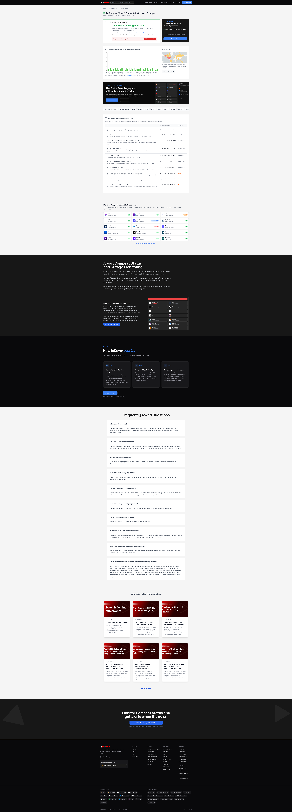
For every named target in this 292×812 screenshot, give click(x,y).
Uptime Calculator (183, 773)
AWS (104, 792)
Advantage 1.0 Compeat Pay (114, 148)
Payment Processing (176, 792)
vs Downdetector (183, 749)
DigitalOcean (133, 792)
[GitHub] (106, 757)
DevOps (165, 756)
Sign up (129, 75)
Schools (165, 761)
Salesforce (123, 799)
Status (109, 809)
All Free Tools (182, 768)
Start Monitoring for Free (112, 324)
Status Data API (167, 769)
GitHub (104, 795)
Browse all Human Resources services (145, 243)
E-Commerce (187, 792)
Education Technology (162, 792)
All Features (150, 761)
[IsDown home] (104, 2)
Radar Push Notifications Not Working (116, 129)
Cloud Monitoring (152, 754)
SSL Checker (182, 771)
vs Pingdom (182, 751)
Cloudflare (112, 792)
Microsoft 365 (125, 795)
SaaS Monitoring (152, 759)
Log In (178, 2)
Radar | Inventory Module (113, 155)
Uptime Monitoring (152, 756)
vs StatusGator (182, 754)
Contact (114, 809)
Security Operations (153, 799)
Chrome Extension (183, 778)
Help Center (103, 809)
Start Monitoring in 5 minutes (146, 723)
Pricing (172, 2)
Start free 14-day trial (140, 32)
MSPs (164, 754)
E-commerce (166, 766)
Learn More (125, 100)
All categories (151, 802)
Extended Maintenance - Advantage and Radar (118, 184)
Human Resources (112, 8)
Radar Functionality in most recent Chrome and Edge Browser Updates (124, 173)
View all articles (145, 689)
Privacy (125, 809)
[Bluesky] (109, 757)
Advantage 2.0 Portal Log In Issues (115, 167)
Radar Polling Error (111, 179)
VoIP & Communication (166, 799)
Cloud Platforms (169, 795)
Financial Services (179, 799)
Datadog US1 (122, 792)
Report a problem (150, 39)
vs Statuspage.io (183, 756)
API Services (151, 792)
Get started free (109, 393)
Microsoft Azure (137, 795)
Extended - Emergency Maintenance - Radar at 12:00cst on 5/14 (123, 140)
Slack (132, 799)
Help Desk (165, 751)
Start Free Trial (187, 2)
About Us (134, 749)
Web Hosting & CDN (181, 795)
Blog (133, 754)
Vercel (139, 799)
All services (103, 802)
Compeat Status (124, 8)
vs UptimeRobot (183, 759)
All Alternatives (182, 761)
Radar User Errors (111, 134)
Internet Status (148, 2)
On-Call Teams (167, 759)
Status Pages (151, 751)
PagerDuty (113, 799)
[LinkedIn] (100, 757)
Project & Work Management (155, 795)
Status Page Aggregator (154, 749)
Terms (119, 809)
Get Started (135, 756)
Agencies (165, 764)
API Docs (150, 764)
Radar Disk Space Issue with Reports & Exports (119, 161)
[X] (103, 757)
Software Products (168, 749)
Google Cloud (113, 795)
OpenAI (104, 799)
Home (104, 8)
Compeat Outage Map (168, 71)
